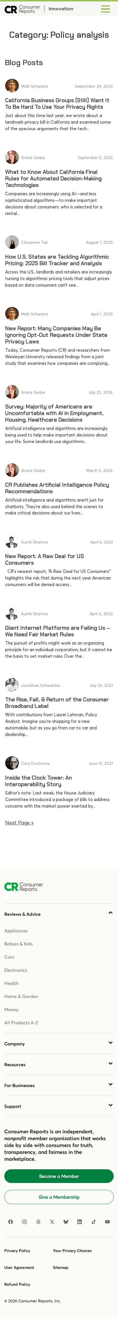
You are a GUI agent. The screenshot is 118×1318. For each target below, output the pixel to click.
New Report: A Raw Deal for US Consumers (44, 559)
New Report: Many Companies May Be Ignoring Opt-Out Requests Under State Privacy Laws (56, 335)
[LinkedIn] (79, 1222)
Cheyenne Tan (34, 242)
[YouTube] (107, 1222)
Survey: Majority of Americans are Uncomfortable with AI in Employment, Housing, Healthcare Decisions (54, 413)
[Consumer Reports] (22, 9)
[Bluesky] (66, 1222)
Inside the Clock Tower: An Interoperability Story (38, 781)
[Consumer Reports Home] (26, 887)
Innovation (60, 8)
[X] (52, 1222)
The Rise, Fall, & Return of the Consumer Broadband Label (57, 703)
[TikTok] (93, 1222)
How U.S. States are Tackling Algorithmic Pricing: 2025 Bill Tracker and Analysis (57, 260)
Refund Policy (17, 1284)
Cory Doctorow (35, 763)
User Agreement (19, 1267)
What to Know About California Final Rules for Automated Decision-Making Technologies (53, 178)
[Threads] (38, 1222)
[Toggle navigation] (105, 9)
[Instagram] (24, 1222)
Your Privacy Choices (72, 1250)
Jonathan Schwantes (40, 685)
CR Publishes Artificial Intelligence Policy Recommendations (57, 488)
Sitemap (60, 1267)
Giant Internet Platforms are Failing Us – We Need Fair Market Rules (57, 631)
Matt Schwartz (34, 86)
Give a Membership (59, 1197)
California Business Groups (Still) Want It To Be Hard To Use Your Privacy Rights (57, 103)
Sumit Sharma (34, 542)
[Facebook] (10, 1222)
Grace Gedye (33, 157)
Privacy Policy (17, 1250)
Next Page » (19, 822)
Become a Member (59, 1176)
